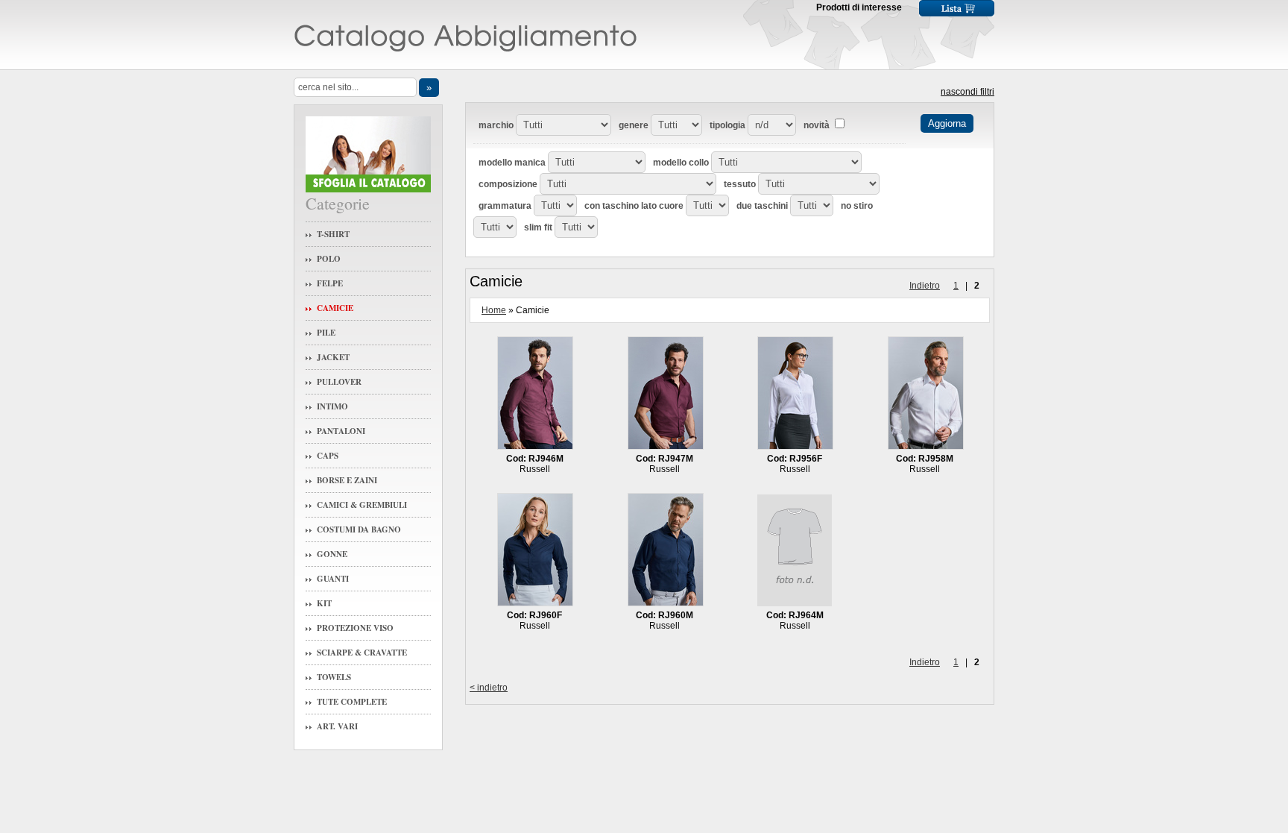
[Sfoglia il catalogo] (368, 189)
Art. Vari (337, 726)
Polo (329, 259)
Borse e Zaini (347, 480)
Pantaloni (341, 431)
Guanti (333, 579)
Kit (324, 603)
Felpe (330, 283)
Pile (326, 333)
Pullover (339, 382)
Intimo (332, 406)
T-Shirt (333, 234)
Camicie (335, 308)
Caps (327, 456)
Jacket (333, 357)
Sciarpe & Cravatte (362, 652)
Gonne (332, 554)
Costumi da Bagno (359, 529)
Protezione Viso (355, 628)
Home (494, 310)
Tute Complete (352, 702)
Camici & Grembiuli (362, 505)
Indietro (924, 285)
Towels (334, 677)
